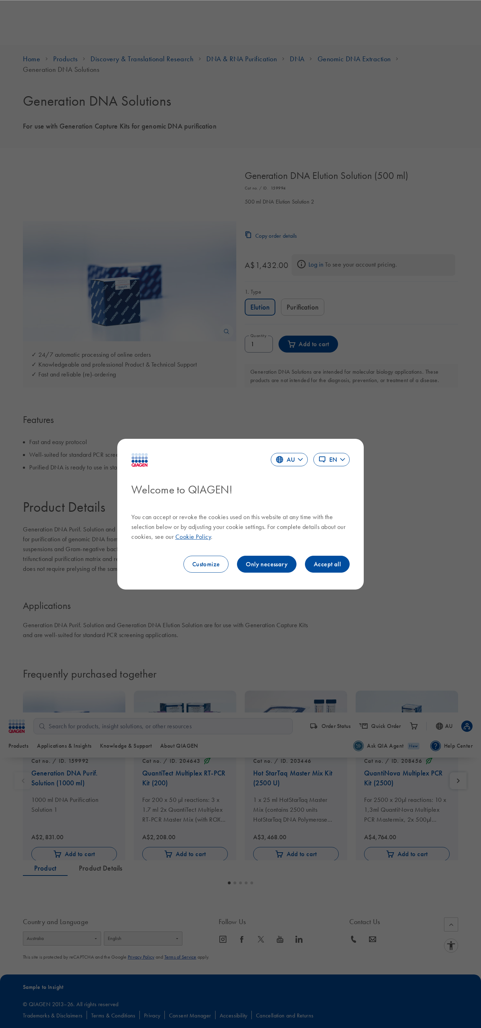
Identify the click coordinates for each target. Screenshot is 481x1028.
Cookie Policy (193, 537)
